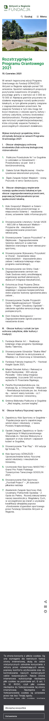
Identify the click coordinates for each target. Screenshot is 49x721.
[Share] (45, 601)
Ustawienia (11, 716)
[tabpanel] (24, 35)
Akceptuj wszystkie (15, 708)
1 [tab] (24, 47)
